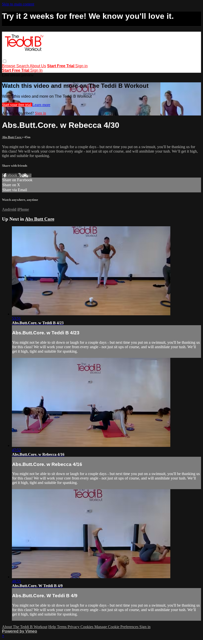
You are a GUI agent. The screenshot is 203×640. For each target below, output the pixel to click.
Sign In (36, 70)
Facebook (10, 175)
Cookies (87, 627)
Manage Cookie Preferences (116, 627)
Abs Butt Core (12, 137)
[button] (4, 61)
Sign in (81, 66)
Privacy (74, 627)
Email (26, 175)
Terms (62, 627)
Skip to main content (18, 4)
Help (52, 627)
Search (23, 66)
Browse (9, 66)
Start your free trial (17, 105)
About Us (38, 66)
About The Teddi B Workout (24, 627)
